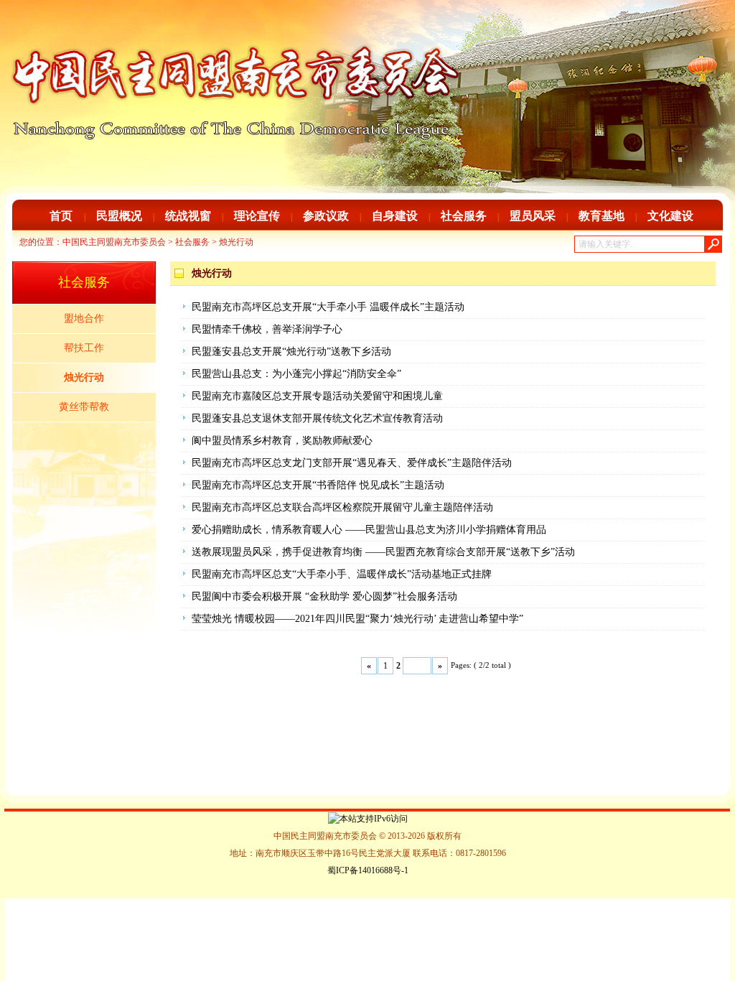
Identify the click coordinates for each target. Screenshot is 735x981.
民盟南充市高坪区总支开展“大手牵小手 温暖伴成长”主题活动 (328, 307)
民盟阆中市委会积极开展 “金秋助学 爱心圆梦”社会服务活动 (324, 596)
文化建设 (670, 216)
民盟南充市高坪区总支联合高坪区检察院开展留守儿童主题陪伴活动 (342, 507)
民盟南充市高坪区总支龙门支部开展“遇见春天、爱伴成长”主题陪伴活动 (352, 462)
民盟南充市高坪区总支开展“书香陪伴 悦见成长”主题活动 (318, 485)
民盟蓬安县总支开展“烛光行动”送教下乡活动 (291, 351)
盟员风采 (533, 216)
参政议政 (326, 216)
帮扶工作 (84, 348)
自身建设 (395, 216)
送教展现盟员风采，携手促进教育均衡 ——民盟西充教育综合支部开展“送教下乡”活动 (383, 552)
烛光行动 (236, 242)
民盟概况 (119, 216)
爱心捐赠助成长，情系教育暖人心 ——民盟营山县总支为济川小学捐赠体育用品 (369, 529)
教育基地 (601, 216)
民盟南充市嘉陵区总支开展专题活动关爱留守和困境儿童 (317, 396)
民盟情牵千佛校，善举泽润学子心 (267, 329)
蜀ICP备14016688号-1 (367, 870)
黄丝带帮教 (84, 406)
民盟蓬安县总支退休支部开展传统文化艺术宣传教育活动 (317, 418)
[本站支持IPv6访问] (368, 818)
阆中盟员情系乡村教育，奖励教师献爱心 (282, 440)
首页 (61, 216)
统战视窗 (188, 216)
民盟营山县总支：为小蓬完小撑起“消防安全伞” (296, 373)
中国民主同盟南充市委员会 (114, 242)
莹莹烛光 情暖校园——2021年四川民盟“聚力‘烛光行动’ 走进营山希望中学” (357, 618)
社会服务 (464, 216)
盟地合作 (84, 318)
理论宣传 (257, 216)
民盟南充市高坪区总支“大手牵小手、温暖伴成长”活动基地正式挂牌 (342, 574)
